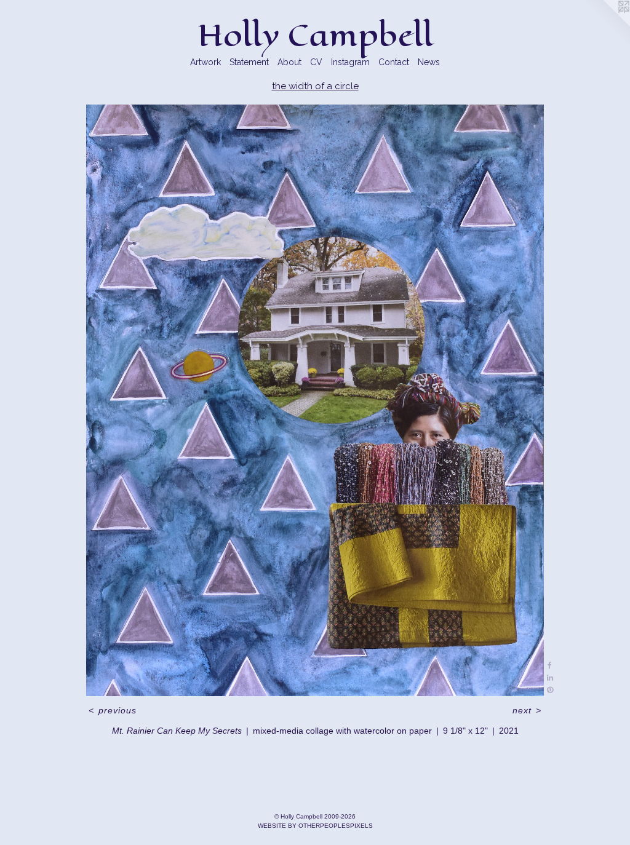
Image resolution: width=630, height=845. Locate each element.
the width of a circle (315, 86)
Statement (249, 62)
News (429, 62)
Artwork (205, 62)
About (289, 62)
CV (316, 62)
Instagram (350, 62)
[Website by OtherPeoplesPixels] (605, 24)
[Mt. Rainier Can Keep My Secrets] (314, 400)
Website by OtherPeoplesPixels (315, 825)
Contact (393, 62)
